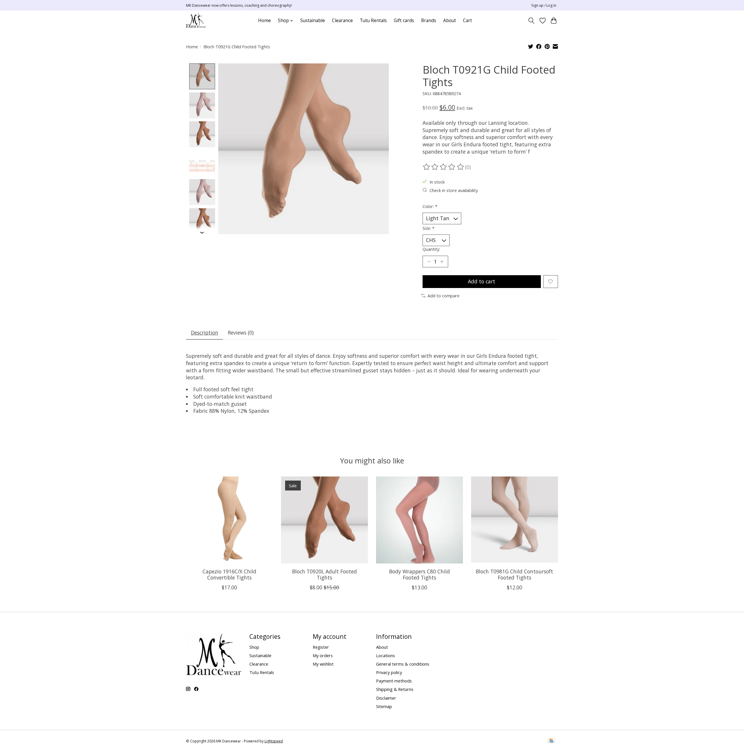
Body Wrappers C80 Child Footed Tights (419, 574)
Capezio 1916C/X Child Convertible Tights (229, 574)
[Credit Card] (551, 741)
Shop (254, 647)
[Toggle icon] (531, 20)
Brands (428, 20)
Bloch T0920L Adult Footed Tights (324, 574)
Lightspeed (273, 741)
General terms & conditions (402, 664)
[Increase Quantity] (442, 261)
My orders (323, 655)
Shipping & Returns (394, 689)
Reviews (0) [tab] (241, 332)
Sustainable (312, 20)
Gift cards (404, 20)
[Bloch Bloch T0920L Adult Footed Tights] (324, 520)
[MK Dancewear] (196, 21)
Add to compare (443, 295)
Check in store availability (454, 190)
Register (321, 647)
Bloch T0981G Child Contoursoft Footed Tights (514, 574)
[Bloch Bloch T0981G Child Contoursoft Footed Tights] (514, 520)
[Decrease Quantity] (429, 261)
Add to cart (481, 281)
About (449, 20)
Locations (385, 655)
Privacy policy (389, 672)
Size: (428, 228)
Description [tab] (204, 332)
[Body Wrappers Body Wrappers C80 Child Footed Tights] (419, 520)
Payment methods (394, 681)
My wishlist (323, 664)
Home (264, 20)
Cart (467, 20)
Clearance (342, 20)
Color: (430, 206)
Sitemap (384, 706)
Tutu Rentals (373, 20)
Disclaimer (386, 698)
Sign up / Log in (543, 5)
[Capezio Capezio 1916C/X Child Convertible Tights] (229, 520)
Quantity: (431, 249)
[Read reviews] (444, 167)
